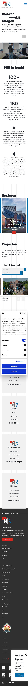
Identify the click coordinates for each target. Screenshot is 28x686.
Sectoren (5, 545)
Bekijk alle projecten (5, 299)
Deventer (4, 606)
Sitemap (4, 639)
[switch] (24, 345)
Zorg (3, 558)
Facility (3, 596)
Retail (3, 575)
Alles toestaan (14, 366)
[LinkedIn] (10, 682)
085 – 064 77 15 (14, 458)
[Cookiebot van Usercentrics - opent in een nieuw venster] (19, 313)
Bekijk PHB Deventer (14, 384)
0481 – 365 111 (14, 419)
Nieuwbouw (5, 582)
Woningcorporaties (6, 548)
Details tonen (19, 361)
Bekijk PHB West (14, 500)
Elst (3, 610)
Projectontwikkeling (7, 565)
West (3, 617)
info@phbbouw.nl (6, 527)
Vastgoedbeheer (6, 572)
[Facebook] (3, 682)
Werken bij (7, 539)
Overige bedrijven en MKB (8, 569)
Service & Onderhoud (7, 593)
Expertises (5, 579)
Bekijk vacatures (20, 675)
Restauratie (5, 586)
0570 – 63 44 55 (14, 381)
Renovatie (4, 589)
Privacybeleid (5, 649)
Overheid (4, 551)
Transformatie (5, 600)
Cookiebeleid (5, 642)
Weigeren (14, 371)
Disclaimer (4, 646)
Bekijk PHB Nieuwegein (14, 462)
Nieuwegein (5, 613)
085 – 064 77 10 (14, 497)
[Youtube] (13, 682)
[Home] (7, 4)
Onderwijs (4, 555)
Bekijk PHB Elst (14, 423)
